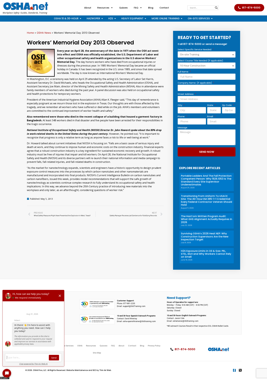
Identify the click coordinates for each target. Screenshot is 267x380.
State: (210, 105)
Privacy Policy (154, 345)
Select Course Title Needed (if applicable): (200, 61)
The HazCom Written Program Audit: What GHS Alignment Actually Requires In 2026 (206, 219)
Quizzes (123, 7)
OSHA (79, 345)
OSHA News (44, 32)
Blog (150, 7)
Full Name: (183, 72)
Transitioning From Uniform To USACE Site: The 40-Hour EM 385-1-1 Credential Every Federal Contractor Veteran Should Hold (206, 200)
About (87, 7)
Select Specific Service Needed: (195, 49)
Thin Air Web (105, 370)
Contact (164, 7)
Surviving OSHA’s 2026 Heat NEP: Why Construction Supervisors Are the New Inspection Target (204, 236)
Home (30, 32)
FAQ (136, 7)
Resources (103, 7)
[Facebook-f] (234, 370)
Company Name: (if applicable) (195, 83)
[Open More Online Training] (181, 18)
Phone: (182, 116)
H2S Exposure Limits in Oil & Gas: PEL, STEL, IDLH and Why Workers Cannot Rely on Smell (206, 254)
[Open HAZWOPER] (102, 18)
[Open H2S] (115, 18)
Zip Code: (227, 105)
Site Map (97, 352)
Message (182, 128)
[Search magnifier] (216, 8)
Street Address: (186, 94)
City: (180, 105)
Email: (210, 116)
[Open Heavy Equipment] (145, 18)
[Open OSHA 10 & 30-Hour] (80, 18)
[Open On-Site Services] (212, 18)
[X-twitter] (240, 370)
